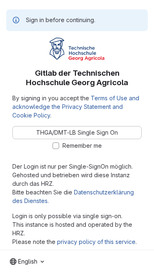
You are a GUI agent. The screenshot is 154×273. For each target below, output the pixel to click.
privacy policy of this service (96, 241)
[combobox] (27, 261)
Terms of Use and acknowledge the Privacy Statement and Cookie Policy (75, 107)
